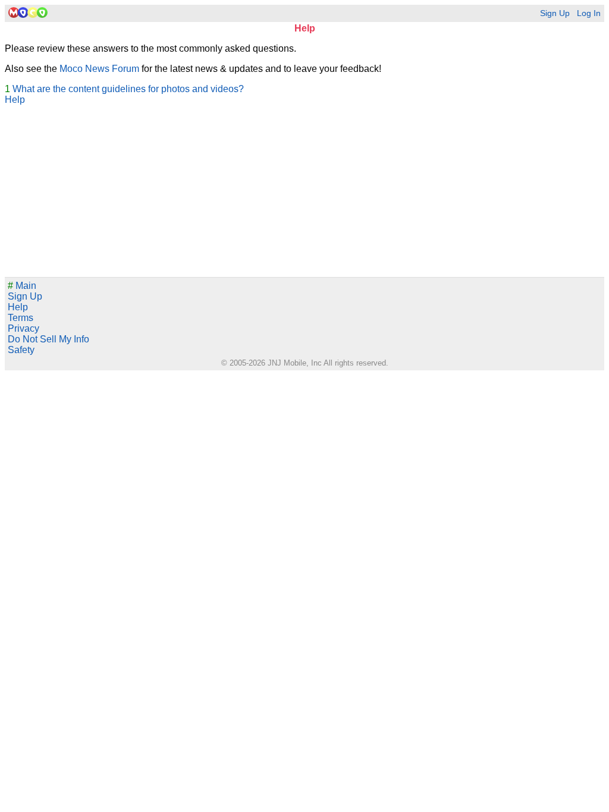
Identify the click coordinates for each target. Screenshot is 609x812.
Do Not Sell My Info (48, 339)
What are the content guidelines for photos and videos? (128, 89)
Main (22, 286)
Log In (589, 13)
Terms (20, 318)
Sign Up (555, 13)
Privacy (23, 328)
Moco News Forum (99, 69)
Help (15, 100)
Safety (21, 350)
